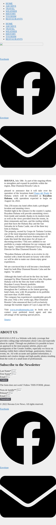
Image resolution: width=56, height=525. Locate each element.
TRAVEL (10, 8)
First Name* (6, 374)
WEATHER (11, 11)
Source (7, 319)
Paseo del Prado (41, 193)
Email (3, 377)
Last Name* (6, 371)
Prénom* (4, 393)
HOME (9, 3)
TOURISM (11, 16)
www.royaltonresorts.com (21, 309)
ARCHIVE (11, 6)
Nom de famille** (8, 390)
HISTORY (11, 14)
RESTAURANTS (14, 19)
